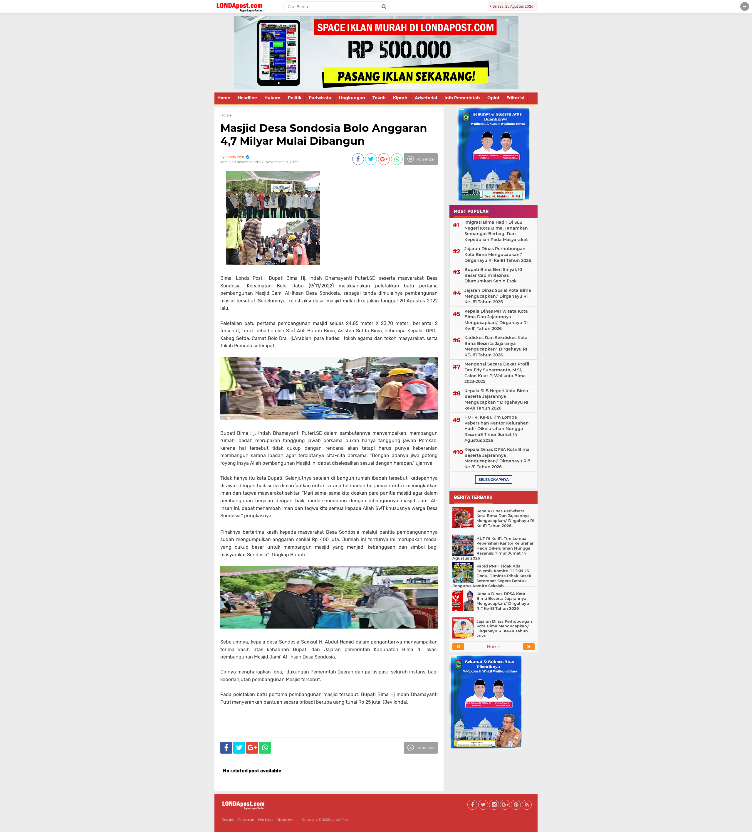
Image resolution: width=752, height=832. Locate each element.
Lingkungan (352, 97)
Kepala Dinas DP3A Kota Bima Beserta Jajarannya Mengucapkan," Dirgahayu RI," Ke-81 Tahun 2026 (497, 458)
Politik (294, 97)
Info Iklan (265, 820)
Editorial (515, 97)
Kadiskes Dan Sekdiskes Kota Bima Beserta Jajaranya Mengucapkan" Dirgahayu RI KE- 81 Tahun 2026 (496, 346)
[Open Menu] (744, 6)
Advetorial (426, 97)
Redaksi (228, 820)
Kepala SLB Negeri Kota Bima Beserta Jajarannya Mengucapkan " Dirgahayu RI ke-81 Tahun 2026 (496, 399)
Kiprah (400, 97)
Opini (493, 97)
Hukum (272, 97)
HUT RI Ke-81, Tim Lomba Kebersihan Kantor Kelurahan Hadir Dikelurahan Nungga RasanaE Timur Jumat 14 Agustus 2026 (496, 429)
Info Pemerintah (462, 97)
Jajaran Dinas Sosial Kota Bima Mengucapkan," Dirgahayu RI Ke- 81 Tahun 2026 (497, 296)
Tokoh (379, 97)
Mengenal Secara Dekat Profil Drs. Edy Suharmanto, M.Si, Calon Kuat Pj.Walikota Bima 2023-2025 (496, 372)
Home (223, 97)
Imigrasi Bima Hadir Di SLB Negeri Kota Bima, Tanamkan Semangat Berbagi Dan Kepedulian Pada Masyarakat (496, 231)
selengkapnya (494, 479)
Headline (247, 97)
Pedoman (246, 820)
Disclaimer (284, 820)
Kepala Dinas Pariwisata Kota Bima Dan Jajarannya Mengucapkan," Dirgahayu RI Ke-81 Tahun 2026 (496, 320)
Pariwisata (320, 97)
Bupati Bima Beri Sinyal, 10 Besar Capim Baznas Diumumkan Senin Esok (493, 275)
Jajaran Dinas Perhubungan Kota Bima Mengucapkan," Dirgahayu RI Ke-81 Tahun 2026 (497, 254)
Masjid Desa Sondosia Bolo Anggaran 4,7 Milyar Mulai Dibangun (323, 134)
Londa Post (339, 820)
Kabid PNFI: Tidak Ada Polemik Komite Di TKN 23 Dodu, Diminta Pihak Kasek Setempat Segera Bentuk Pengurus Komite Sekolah (491, 576)
